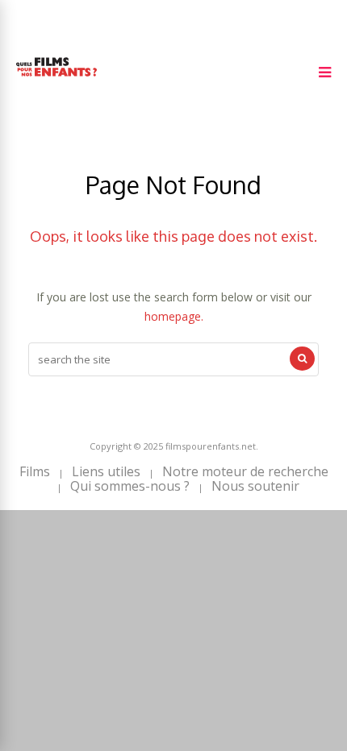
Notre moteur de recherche (245, 471)
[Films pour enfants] (56, 79)
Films (34, 471)
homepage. (173, 316)
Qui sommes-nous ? (130, 485)
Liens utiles (106, 471)
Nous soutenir (255, 485)
